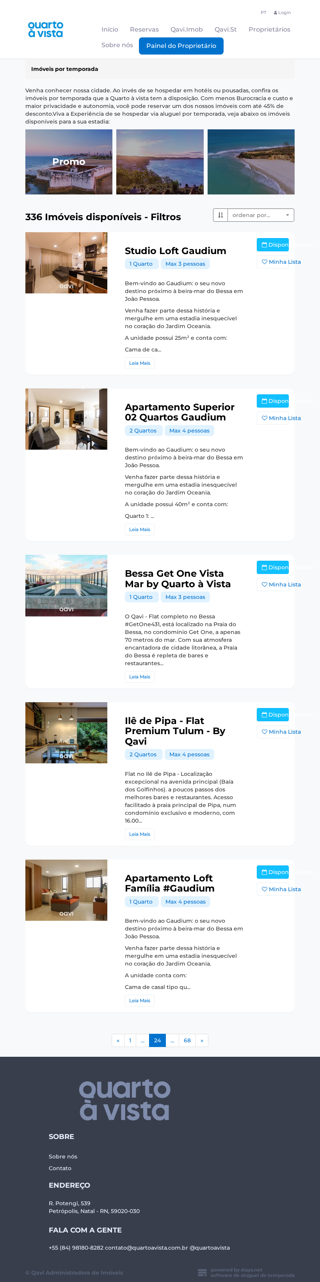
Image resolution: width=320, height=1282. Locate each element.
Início (109, 29)
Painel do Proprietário (181, 45)
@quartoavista (210, 1247)
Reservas (144, 29)
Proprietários (269, 29)
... (142, 1040)
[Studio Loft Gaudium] (66, 263)
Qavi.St (226, 29)
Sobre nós (117, 45)
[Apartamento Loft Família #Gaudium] (66, 890)
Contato (60, 1168)
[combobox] (261, 215)
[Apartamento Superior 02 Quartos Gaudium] (66, 419)
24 (160, 1040)
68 (187, 1040)
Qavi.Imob (187, 29)
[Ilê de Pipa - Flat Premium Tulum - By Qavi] (66, 733)
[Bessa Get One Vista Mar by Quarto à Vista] (66, 585)
